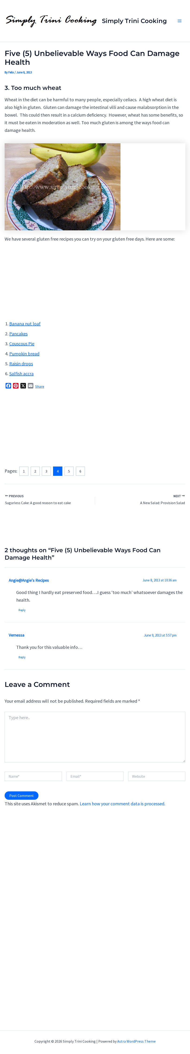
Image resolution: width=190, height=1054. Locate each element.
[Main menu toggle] (179, 21)
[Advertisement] (95, 282)
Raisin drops (21, 363)
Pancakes (18, 333)
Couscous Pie (21, 343)
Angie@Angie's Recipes (29, 580)
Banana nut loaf (25, 323)
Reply (22, 610)
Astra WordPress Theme (136, 1041)
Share (39, 386)
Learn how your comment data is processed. (122, 803)
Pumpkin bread (24, 353)
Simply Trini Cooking (134, 21)
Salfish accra (21, 373)
